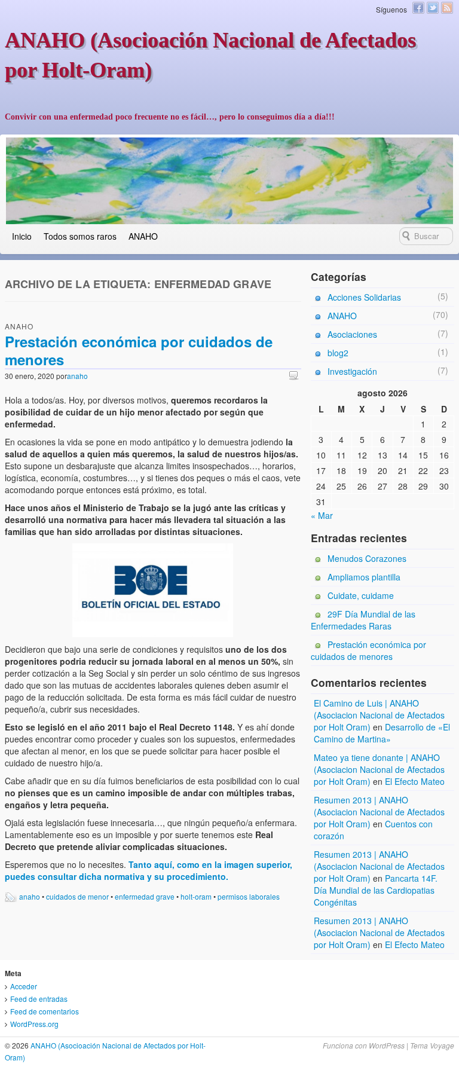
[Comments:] (295, 375)
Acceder (23, 986)
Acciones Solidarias (364, 297)
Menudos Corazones (367, 558)
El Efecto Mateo (415, 781)
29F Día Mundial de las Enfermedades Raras (363, 620)
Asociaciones (352, 334)
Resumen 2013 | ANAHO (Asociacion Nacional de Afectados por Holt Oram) (379, 812)
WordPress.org (34, 1024)
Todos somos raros (80, 236)
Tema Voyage (432, 1045)
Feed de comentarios (44, 1011)
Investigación (352, 371)
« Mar (322, 515)
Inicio (22, 236)
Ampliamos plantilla (364, 577)
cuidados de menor (77, 896)
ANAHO (143, 236)
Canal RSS (447, 8)
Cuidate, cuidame (361, 595)
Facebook (418, 8)
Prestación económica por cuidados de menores (139, 350)
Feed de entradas (39, 998)
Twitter (433, 8)
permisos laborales (249, 896)
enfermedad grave (145, 896)
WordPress (387, 1045)
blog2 (338, 353)
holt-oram (196, 896)
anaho (77, 376)
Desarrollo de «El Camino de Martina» (382, 733)
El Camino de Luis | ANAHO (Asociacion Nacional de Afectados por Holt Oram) (379, 715)
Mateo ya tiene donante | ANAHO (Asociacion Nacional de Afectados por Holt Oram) (379, 769)
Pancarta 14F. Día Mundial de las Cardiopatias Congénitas (375, 890)
